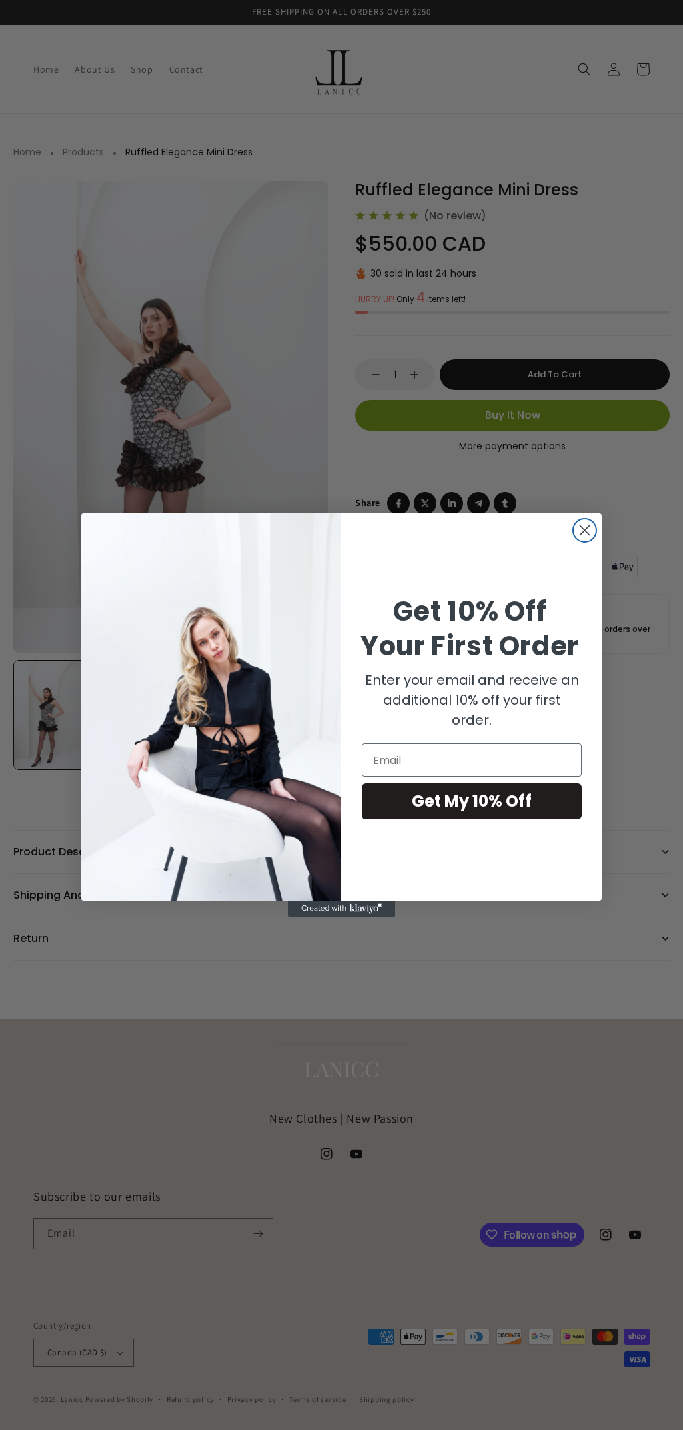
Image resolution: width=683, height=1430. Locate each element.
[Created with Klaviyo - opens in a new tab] (341, 909)
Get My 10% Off (472, 801)
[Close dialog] (584, 530)
